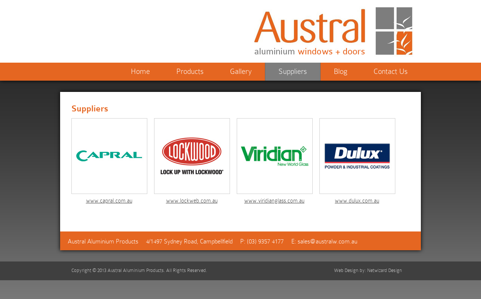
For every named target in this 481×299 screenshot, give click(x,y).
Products (190, 71)
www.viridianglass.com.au (274, 201)
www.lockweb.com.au (192, 201)
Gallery (241, 71)
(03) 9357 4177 (265, 241)
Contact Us (391, 71)
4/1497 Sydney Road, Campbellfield (189, 241)
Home (140, 71)
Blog (340, 71)
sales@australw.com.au (327, 241)
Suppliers (292, 71)
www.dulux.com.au (357, 201)
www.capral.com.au (109, 201)
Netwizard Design (384, 270)
